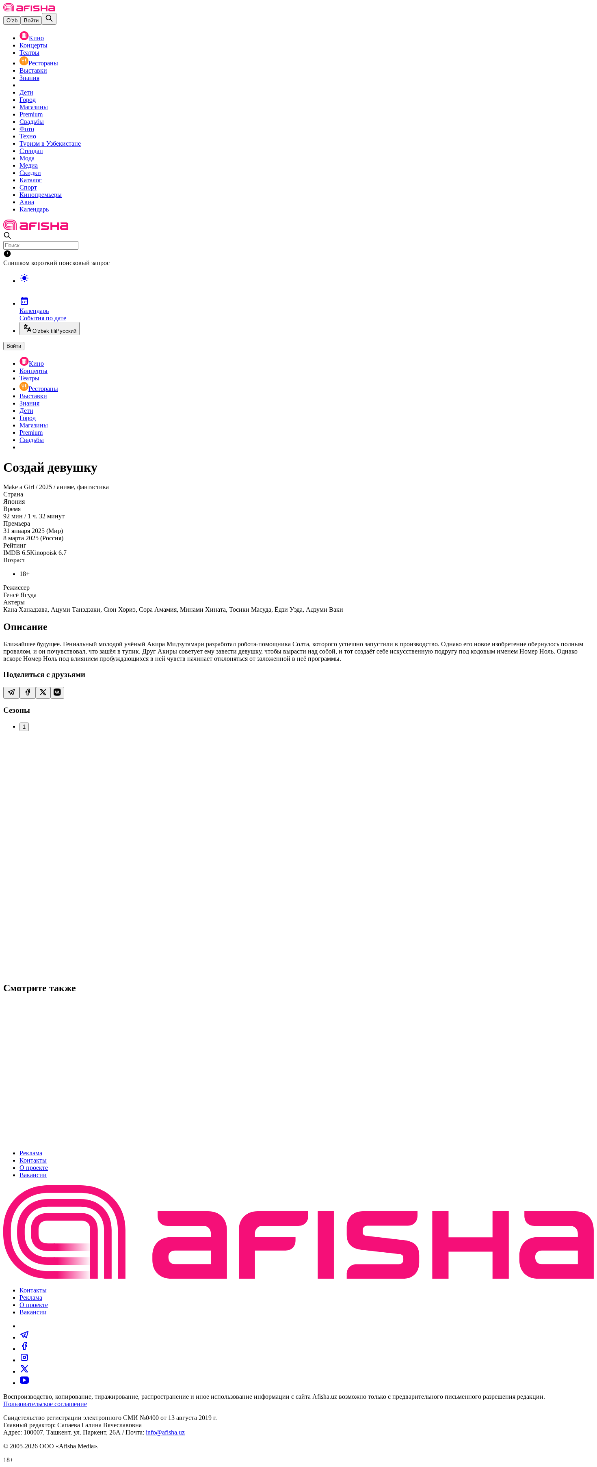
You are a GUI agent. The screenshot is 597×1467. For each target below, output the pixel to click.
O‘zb (11, 20)
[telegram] (24, 1337)
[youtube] (24, 1382)
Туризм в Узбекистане (50, 143)
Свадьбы (31, 121)
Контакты (33, 1160)
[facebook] (24, 1348)
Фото (26, 128)
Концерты (33, 45)
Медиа (28, 165)
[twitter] (24, 1371)
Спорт (28, 187)
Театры (29, 52)
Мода (27, 158)
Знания (29, 77)
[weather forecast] (306, 286)
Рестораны (43, 63)
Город (27, 99)
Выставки (33, 70)
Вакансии (33, 1174)
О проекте (33, 1167)
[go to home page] (29, 9)
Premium (31, 114)
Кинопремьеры (40, 194)
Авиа (26, 201)
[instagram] (24, 1360)
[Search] (49, 19)
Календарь (34, 209)
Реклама (30, 1153)
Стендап (31, 150)
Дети (26, 92)
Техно (27, 136)
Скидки (30, 172)
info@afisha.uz (165, 1432)
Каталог (30, 180)
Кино (36, 38)
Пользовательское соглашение (45, 1403)
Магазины (33, 107)
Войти (31, 20)
